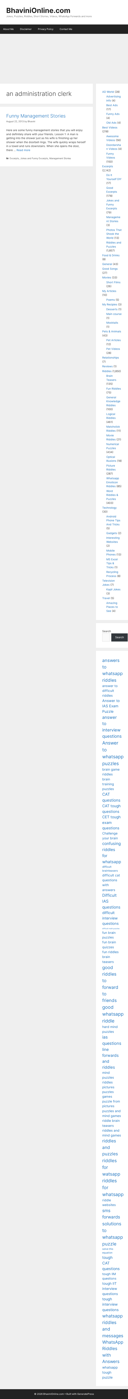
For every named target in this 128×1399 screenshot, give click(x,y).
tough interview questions (110, 1304)
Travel (106, 598)
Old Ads (111, 122)
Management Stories (60, 158)
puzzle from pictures (111, 1103)
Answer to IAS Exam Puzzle (111, 706)
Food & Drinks (111, 255)
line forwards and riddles (110, 1058)
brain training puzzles (108, 784)
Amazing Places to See (112, 607)
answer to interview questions (112, 727)
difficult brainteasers (110, 868)
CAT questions (111, 797)
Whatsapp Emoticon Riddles (112, 482)
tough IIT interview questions (110, 1288)
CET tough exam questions (111, 822)
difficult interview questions (110, 918)
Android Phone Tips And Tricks (113, 520)
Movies (106, 277)
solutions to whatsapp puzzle (112, 1234)
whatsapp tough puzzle (110, 1372)
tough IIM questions (109, 1276)
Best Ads (112, 105)
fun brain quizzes (109, 944)
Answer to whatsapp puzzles (113, 753)
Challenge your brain (110, 835)
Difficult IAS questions (111, 901)
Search (106, 631)
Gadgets (111, 533)
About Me (8, 29)
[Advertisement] (64, 57)
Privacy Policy (45, 29)
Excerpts (14, 158)
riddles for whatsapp (113, 1187)
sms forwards (111, 1214)
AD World (108, 91)
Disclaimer (26, 29)
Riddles (107, 371)
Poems (110, 299)
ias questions (111, 1040)
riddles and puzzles (110, 1147)
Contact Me (66, 29)
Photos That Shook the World (114, 233)
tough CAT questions (111, 1263)
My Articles (109, 291)
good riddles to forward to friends (110, 984)
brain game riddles (111, 771)
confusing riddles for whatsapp (111, 852)
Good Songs (110, 268)
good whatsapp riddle (113, 1014)
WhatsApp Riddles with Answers (112, 1351)
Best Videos (109, 127)
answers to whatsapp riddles (112, 670)
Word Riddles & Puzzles (112, 495)
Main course (114, 314)
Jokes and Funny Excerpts (34, 158)
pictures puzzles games (108, 1092)
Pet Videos (113, 348)
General (107, 264)
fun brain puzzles (109, 935)
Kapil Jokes (113, 589)
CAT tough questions (111, 809)
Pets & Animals (111, 331)
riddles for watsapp (111, 1167)
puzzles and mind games (111, 1113)
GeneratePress (85, 1393)
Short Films (113, 282)
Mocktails (112, 322)
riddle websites (109, 1202)
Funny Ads (113, 114)
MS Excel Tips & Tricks (112, 563)
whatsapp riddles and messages (112, 1325)
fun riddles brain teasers (110, 957)
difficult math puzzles (111, 929)
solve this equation (107, 1250)
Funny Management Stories (36, 116)
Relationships (110, 357)
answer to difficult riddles (110, 691)
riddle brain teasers (111, 1123)
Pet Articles (113, 340)
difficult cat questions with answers (111, 882)
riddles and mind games (111, 1133)
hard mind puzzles (110, 1029)
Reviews (107, 366)
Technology (109, 507)
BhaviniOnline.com (38, 10)
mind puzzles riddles (108, 1077)
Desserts (112, 309)
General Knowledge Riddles (113, 401)
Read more (23, 150)
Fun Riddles (113, 388)
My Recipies (109, 304)
